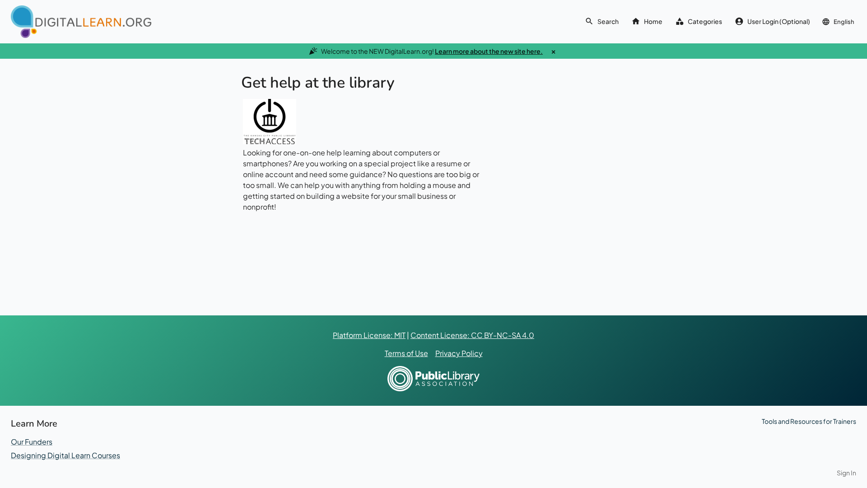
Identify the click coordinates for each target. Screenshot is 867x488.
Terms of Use (406, 353)
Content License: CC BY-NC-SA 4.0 (472, 335)
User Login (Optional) (778, 21)
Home (653, 21)
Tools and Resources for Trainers (809, 421)
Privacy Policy (459, 353)
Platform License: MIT (369, 335)
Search (608, 21)
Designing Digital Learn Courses (65, 455)
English (844, 21)
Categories (705, 21)
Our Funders (31, 441)
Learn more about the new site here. (489, 51)
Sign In (846, 473)
